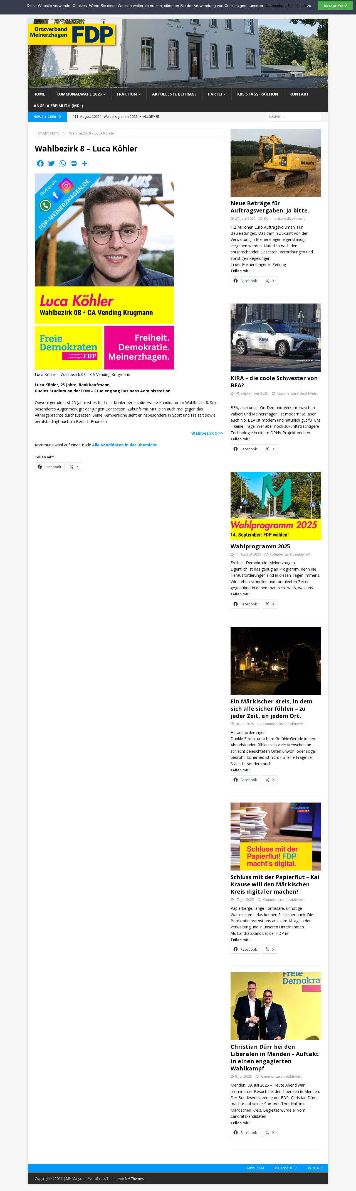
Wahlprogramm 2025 (260, 546)
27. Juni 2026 (245, 218)
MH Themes (134, 1178)
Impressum (255, 1168)
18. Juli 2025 (244, 723)
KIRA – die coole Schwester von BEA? (274, 381)
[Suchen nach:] (293, 116)
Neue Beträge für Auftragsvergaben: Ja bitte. (270, 206)
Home (39, 94)
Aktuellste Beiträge (174, 94)
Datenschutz (286, 1168)
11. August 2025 (248, 554)
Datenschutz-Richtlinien (285, 5)
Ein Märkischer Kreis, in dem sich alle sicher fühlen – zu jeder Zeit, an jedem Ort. (271, 709)
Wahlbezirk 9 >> (207, 433)
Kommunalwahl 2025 (79, 94)
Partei (215, 94)
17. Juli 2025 (244, 899)
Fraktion (127, 94)
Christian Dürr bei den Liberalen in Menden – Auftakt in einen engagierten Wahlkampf (275, 1057)
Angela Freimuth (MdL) (58, 105)
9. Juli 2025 (243, 1076)
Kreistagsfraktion (257, 94)
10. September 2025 (251, 393)
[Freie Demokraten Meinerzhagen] (178, 85)
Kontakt (299, 94)
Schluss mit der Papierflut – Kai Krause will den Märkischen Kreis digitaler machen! (275, 884)
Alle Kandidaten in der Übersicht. (125, 444)
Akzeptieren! (335, 6)
